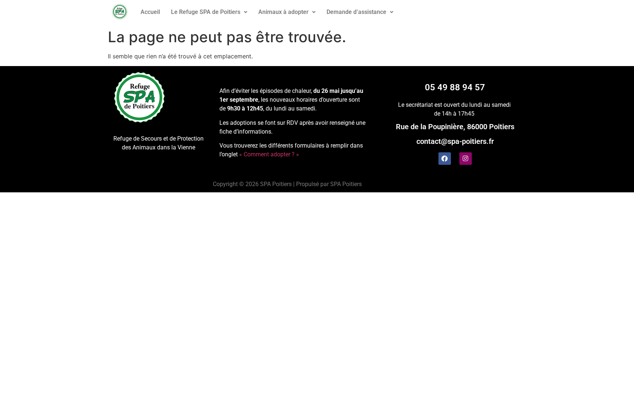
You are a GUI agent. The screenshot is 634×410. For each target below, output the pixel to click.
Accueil (150, 11)
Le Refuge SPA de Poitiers (205, 11)
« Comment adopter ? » (269, 154)
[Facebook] (444, 158)
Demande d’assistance (356, 11)
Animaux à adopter (283, 11)
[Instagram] (465, 158)
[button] (209, 12)
